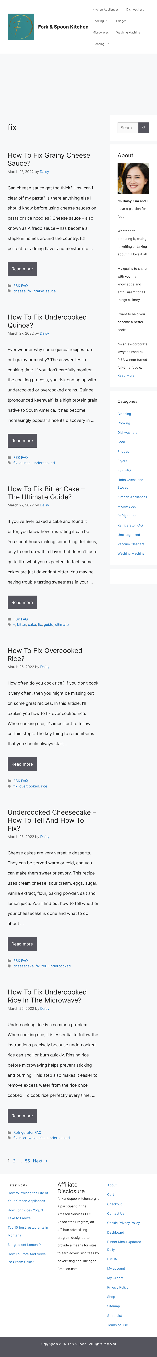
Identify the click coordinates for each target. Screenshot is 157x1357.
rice (44, 786)
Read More (126, 375)
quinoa (25, 463)
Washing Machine (128, 32)
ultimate (62, 624)
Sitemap (113, 1306)
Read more (22, 268)
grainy (39, 291)
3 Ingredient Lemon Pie (25, 1245)
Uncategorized (129, 535)
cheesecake (23, 966)
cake (32, 624)
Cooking (98, 21)
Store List (114, 1316)
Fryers (122, 461)
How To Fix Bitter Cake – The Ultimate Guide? (46, 493)
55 (28, 1160)
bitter (21, 624)
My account (116, 1268)
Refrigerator (127, 516)
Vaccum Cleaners (131, 544)
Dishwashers (135, 9)
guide (48, 624)
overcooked (29, 786)
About (112, 1185)
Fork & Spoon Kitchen (63, 27)
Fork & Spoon (77, 1344)
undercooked (44, 463)
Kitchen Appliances (105, 9)
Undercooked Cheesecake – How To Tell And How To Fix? (52, 820)
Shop (111, 1297)
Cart (110, 1194)
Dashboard (115, 1232)
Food (121, 442)
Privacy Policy (117, 1287)
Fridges (121, 21)
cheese (19, 291)
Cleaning (98, 44)
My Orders (115, 1278)
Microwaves (100, 32)
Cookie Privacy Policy (123, 1223)
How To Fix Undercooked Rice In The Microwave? (47, 996)
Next (40, 1160)
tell (44, 966)
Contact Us (115, 1213)
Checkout (114, 1204)
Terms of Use (117, 1325)
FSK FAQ (20, 286)
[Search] (143, 127)
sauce (51, 291)
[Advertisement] (78, 82)
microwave (28, 1138)
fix (30, 291)
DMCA (112, 1259)
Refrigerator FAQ (27, 1132)
